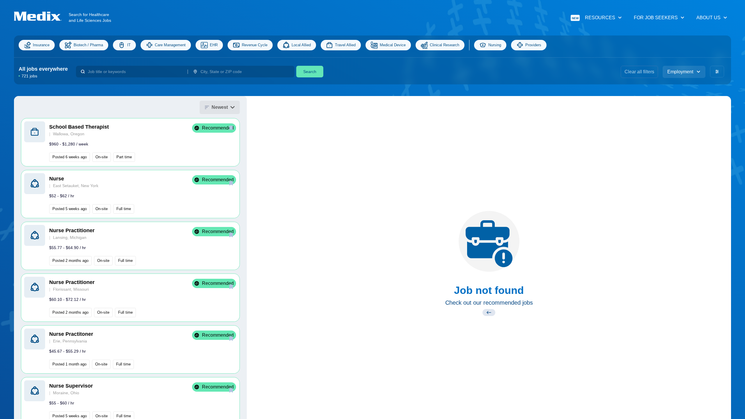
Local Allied (301, 45)
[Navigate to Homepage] (41, 16)
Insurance (41, 45)
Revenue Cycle (254, 45)
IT (129, 45)
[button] (130, 142)
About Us (708, 17)
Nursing (494, 45)
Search (309, 71)
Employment (680, 71)
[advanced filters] (717, 71)
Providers (533, 45)
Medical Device (393, 45)
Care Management (170, 45)
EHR (214, 45)
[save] (231, 127)
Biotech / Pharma (88, 45)
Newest (220, 107)
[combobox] (135, 71)
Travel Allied (345, 45)
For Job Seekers (656, 17)
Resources (593, 17)
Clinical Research (444, 45)
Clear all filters (639, 71)
